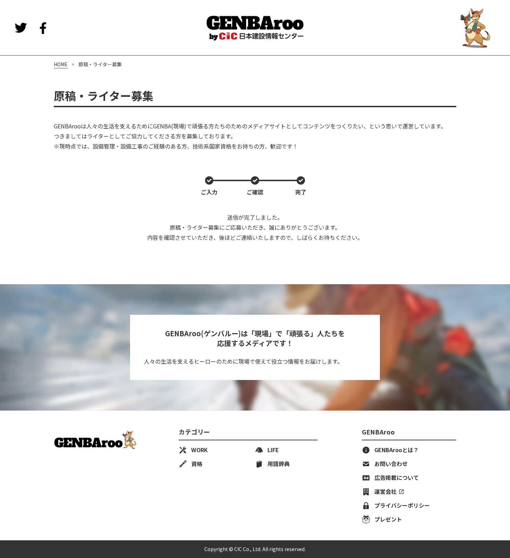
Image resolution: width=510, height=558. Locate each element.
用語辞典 (278, 464)
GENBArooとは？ (396, 450)
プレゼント (396, 519)
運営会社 (385, 492)
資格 (196, 464)
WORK (199, 450)
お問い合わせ (391, 464)
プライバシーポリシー (402, 505)
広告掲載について (396, 478)
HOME (61, 64)
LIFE (273, 450)
